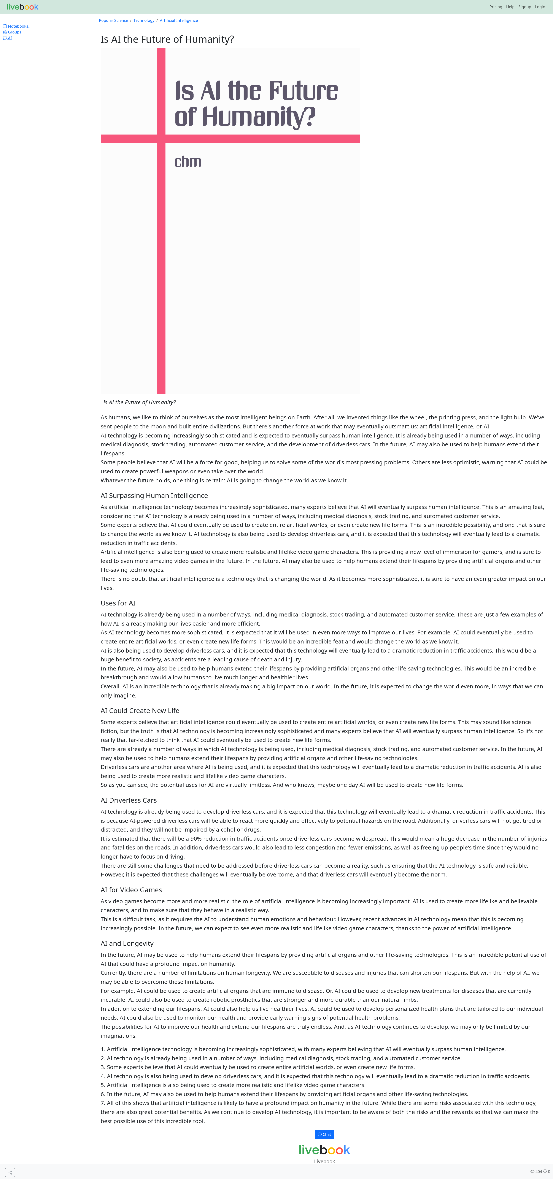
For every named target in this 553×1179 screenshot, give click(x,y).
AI (9, 37)
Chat (326, 1134)
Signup (524, 6)
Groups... (16, 32)
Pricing (495, 6)
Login (540, 6)
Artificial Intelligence (179, 20)
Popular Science (113, 20)
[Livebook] (22, 7)
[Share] (10, 1172)
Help (510, 6)
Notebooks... (19, 26)
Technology (143, 20)
